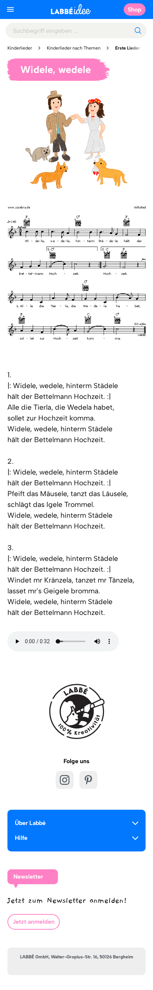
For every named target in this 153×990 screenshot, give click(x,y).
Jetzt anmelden (34, 921)
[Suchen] (138, 30)
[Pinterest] (88, 780)
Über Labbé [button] (30, 822)
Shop (134, 9)
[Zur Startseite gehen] (71, 9)
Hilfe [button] (21, 837)
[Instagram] (65, 780)
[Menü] (10, 9)
